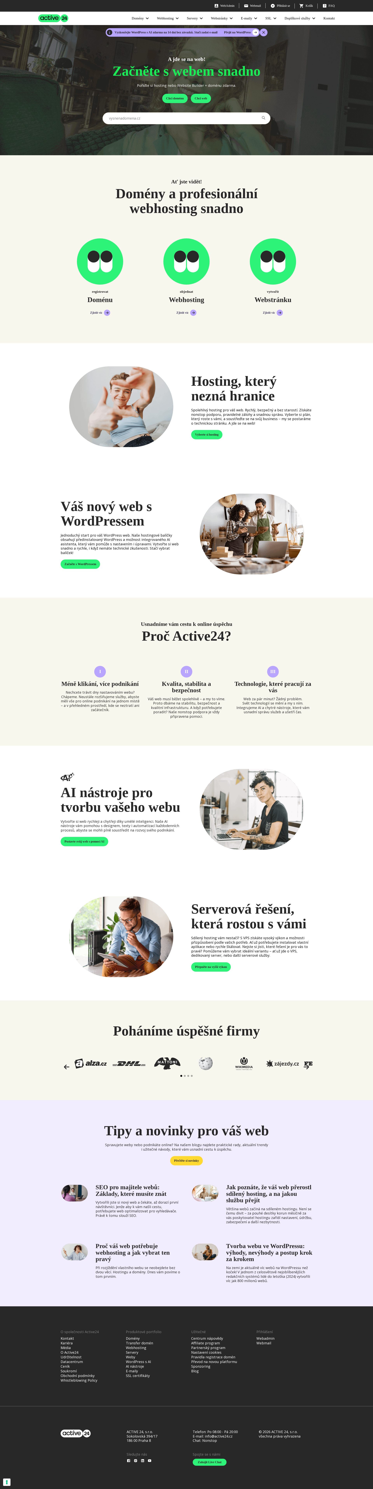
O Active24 (69, 1352)
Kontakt (329, 18)
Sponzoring (200, 1366)
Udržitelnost (71, 1357)
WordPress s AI (138, 1361)
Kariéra (67, 1343)
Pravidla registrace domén (213, 1357)
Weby (130, 1357)
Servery (192, 18)
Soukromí (69, 1371)
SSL (268, 18)
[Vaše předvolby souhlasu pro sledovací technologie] (6, 1482)
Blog (195, 1371)
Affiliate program (205, 1343)
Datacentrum (72, 1361)
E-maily (246, 18)
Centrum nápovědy (207, 1338)
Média (66, 1347)
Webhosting (165, 18)
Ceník (65, 1366)
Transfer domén (139, 1343)
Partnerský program (208, 1347)
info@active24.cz (219, 1436)
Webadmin (265, 1338)
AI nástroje (135, 1366)
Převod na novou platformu (214, 1361)
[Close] (264, 32)
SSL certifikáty (138, 1375)
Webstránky (219, 18)
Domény (138, 18)
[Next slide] (306, 1067)
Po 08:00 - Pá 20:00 (222, 1431)
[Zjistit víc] (100, 261)
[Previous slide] (67, 1067)
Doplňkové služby (297, 18)
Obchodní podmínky (78, 1375)
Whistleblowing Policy (79, 1380)
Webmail (263, 1343)
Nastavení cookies (206, 1352)
